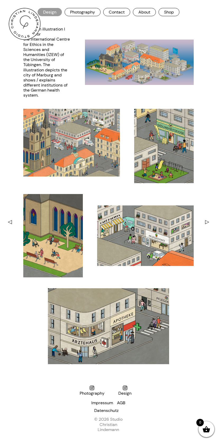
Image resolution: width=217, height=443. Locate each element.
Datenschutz (106, 410)
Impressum (102, 403)
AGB (121, 403)
